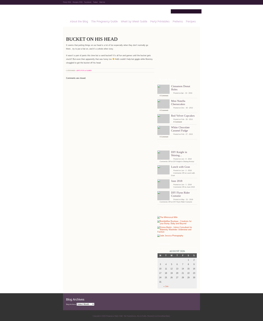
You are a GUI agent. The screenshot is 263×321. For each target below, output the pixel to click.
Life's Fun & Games (84, 70)
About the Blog (79, 21)
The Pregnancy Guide (104, 21)
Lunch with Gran (180, 166)
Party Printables (159, 21)
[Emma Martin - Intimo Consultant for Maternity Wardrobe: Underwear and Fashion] (176, 232)
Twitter (95, 2)
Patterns (177, 21)
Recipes (191, 21)
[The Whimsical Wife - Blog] (167, 217)
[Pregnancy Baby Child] (64, 21)
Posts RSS (67, 2)
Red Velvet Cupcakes (183, 115)
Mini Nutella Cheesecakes (178, 102)
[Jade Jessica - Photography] (170, 236)
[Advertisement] (177, 56)
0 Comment (164, 96)
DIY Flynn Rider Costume (180, 194)
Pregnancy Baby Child (101, 11)
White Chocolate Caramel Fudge (180, 129)
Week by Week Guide (134, 21)
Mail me (102, 2)
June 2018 (176, 180)
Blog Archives (71, 304)
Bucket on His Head (91, 39)
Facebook (87, 2)
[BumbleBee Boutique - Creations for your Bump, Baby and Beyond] (176, 223)
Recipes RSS (77, 2)
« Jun (165, 286)
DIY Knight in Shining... (179, 154)
